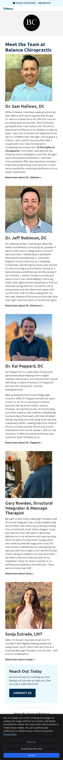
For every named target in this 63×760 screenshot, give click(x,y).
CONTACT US (22, 693)
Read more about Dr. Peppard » (23, 442)
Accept (31, 755)
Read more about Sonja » (20, 659)
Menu (9, 8)
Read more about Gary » (19, 573)
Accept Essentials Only (31, 749)
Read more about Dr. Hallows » (23, 177)
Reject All (31, 742)
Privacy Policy (10, 734)
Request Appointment (26, 3)
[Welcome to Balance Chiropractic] (31, 31)
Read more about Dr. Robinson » (24, 305)
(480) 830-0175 (44, 3)
